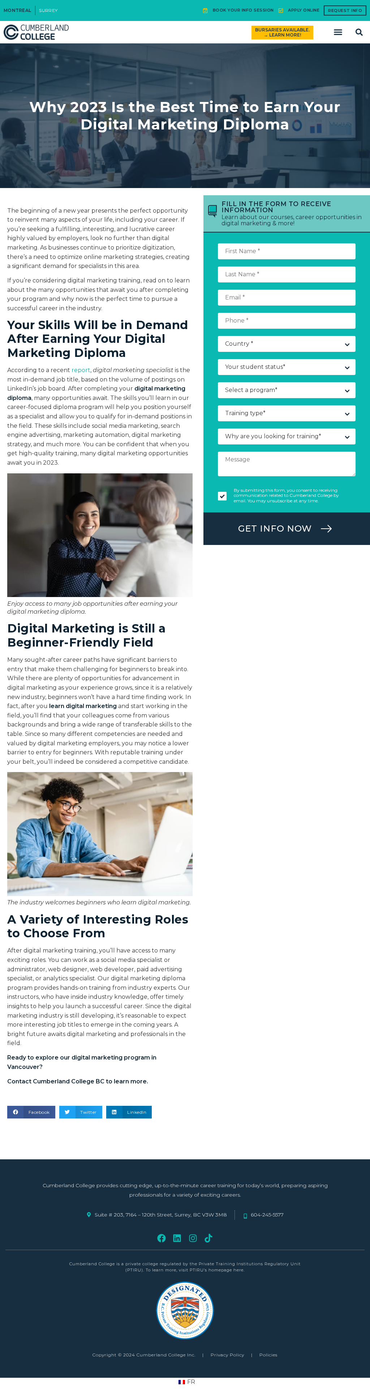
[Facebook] (161, 1238)
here (238, 1270)
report (81, 370)
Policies (268, 1354)
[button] (338, 32)
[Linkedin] (177, 1238)
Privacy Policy (227, 1354)
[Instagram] (193, 1238)
